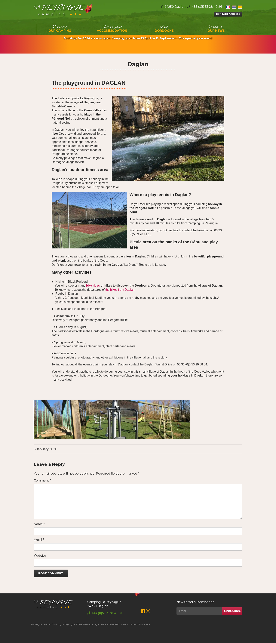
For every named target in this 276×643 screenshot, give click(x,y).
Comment (42, 480)
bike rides (93, 285)
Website (40, 555)
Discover (59, 28)
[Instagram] (148, 612)
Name (39, 524)
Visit (164, 28)
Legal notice (100, 624)
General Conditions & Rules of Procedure (129, 624)
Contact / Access (228, 14)
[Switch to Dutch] (234, 7)
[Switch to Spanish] (240, 7)
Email (39, 540)
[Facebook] (143, 612)
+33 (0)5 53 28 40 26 (206, 6)
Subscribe (232, 610)
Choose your (112, 28)
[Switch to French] (228, 7)
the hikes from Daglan (119, 289)
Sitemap (87, 624)
